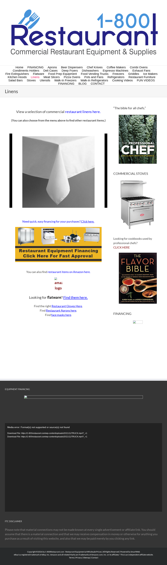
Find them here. (75, 297)
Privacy (79, 557)
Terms (71, 557)
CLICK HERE (121, 247)
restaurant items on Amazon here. (69, 272)
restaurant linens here (82, 111)
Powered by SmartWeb (130, 551)
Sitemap (86, 557)
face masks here (61, 315)
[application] (83, 467)
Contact (94, 557)
